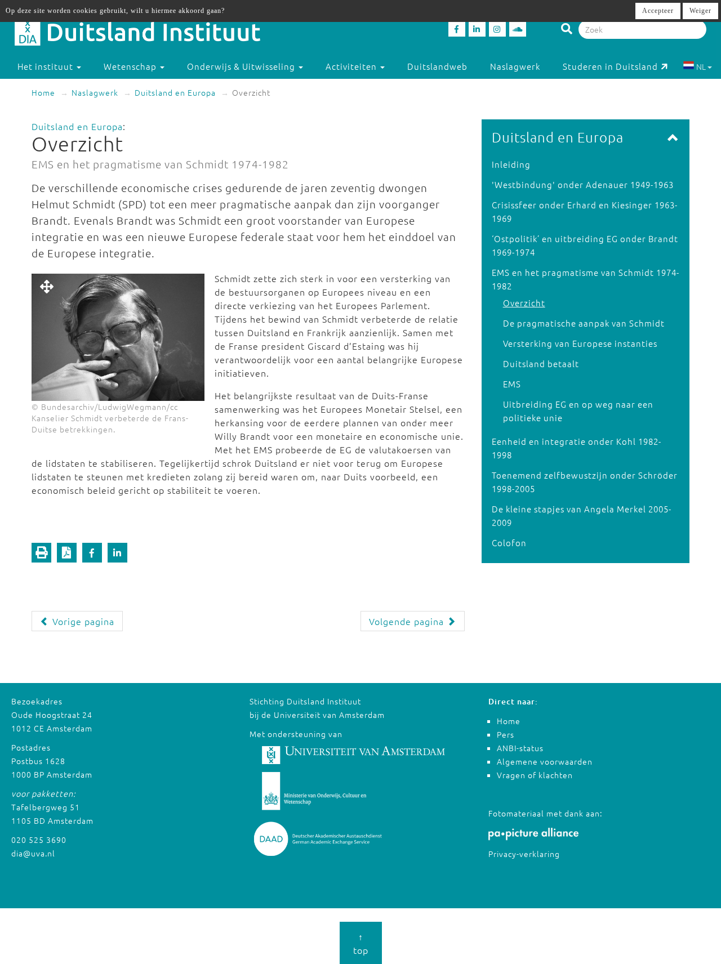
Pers (505, 734)
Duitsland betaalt (541, 363)
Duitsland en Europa (175, 92)
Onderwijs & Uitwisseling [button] (242, 66)
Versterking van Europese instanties (580, 343)
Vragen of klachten (535, 774)
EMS (512, 384)
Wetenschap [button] (131, 66)
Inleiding (511, 164)
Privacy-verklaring (524, 853)
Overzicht (524, 303)
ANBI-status (520, 747)
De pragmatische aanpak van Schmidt (584, 323)
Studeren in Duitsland (610, 66)
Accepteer (658, 11)
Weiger (700, 11)
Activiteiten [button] (352, 66)
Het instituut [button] (46, 66)
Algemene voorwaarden (545, 761)
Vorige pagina (82, 621)
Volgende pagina (408, 621)
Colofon (509, 542)
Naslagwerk (515, 66)
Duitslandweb (437, 66)
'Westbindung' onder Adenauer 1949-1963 (583, 184)
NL (701, 66)
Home (43, 92)
